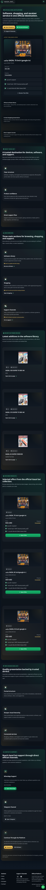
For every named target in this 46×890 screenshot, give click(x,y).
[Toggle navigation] (43, 1)
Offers (2, 879)
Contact (3, 884)
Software (3, 881)
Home (2, 876)
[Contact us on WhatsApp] (43, 887)
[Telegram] (21, 876)
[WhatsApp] (17, 876)
